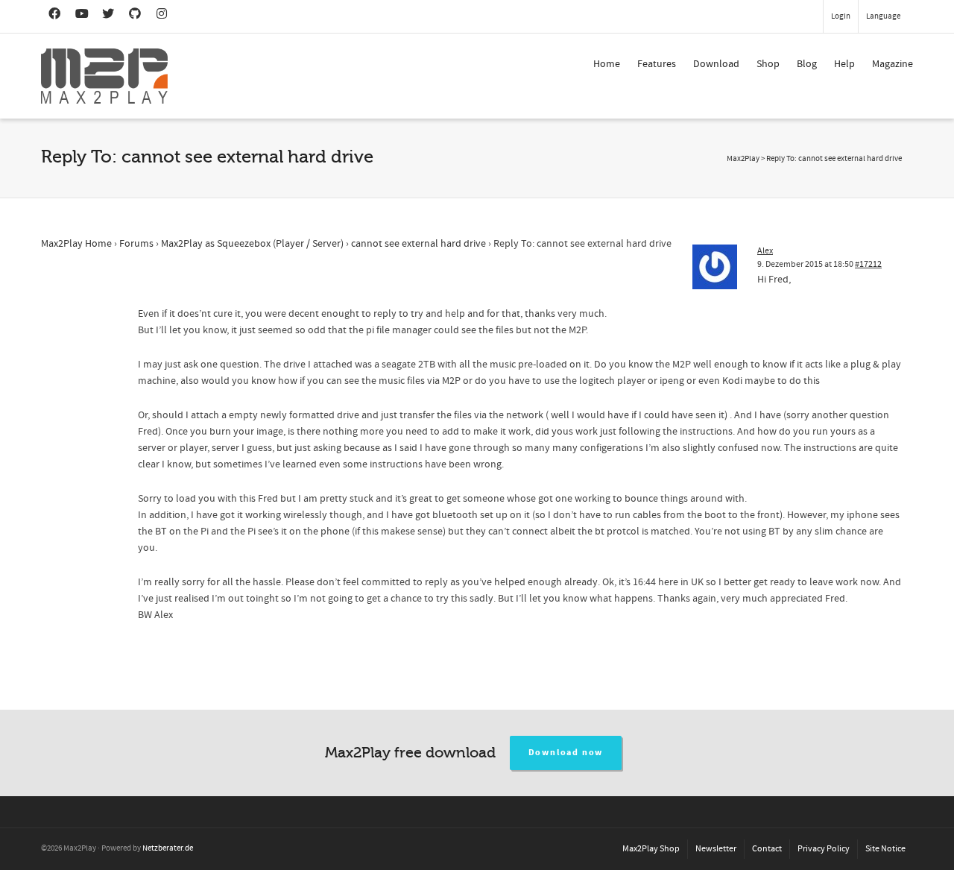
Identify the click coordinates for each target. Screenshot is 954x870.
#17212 (868, 264)
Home (606, 64)
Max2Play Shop (651, 848)
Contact (767, 848)
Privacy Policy (823, 848)
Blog (807, 64)
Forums (136, 243)
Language (883, 16)
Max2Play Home (76, 243)
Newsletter (715, 848)
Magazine (892, 64)
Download (716, 64)
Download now (566, 752)
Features (656, 64)
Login (840, 16)
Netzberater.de (167, 848)
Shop (768, 64)
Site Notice (885, 848)
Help (844, 64)
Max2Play (743, 159)
